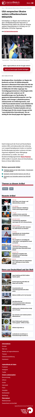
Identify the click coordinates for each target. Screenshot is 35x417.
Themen (4, 354)
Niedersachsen (6, 400)
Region (3, 8)
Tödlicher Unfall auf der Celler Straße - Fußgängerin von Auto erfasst (18, 170)
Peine (3, 388)
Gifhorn (4, 380)
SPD (11, 189)
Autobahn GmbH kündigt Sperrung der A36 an (17, 174)
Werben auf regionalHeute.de (10, 351)
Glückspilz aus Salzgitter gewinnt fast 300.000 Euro (17, 177)
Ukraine (5, 189)
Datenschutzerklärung (8, 356)
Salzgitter (4, 390)
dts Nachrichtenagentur (11, 31)
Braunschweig (6, 377)
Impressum (5, 359)
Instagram (5, 369)
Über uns (4, 349)
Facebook (5, 367)
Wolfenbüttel (5, 393)
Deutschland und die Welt (9, 403)
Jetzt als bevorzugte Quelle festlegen (17, 69)
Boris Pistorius (26, 157)
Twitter (4, 372)
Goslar (4, 382)
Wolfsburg (5, 395)
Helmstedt (5, 385)
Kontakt (4, 346)
